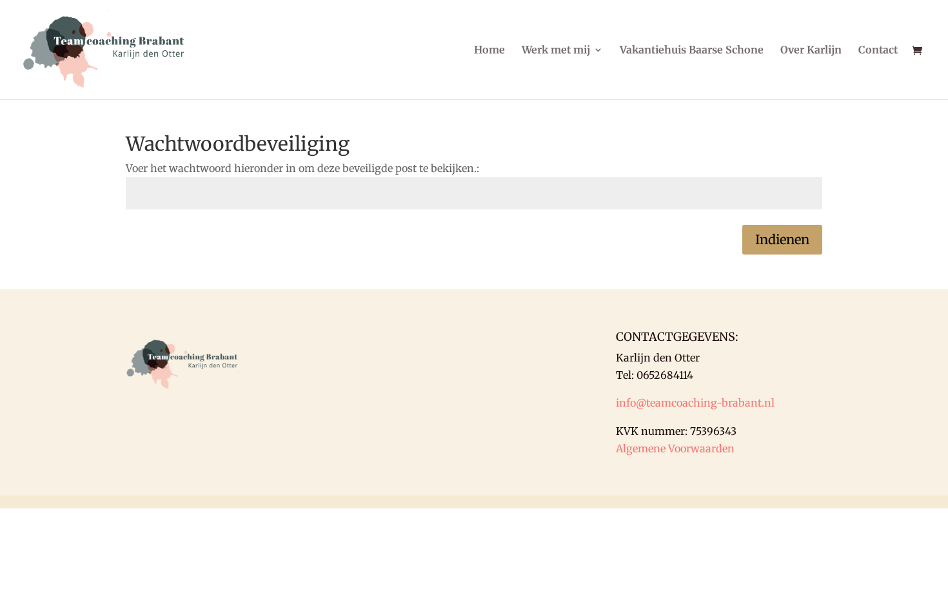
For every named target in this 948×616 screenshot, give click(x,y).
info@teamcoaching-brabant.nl (695, 402)
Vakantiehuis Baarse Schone (692, 50)
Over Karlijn (811, 50)
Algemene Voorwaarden (675, 448)
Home (489, 50)
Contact (878, 50)
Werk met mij (556, 50)
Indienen (782, 239)
